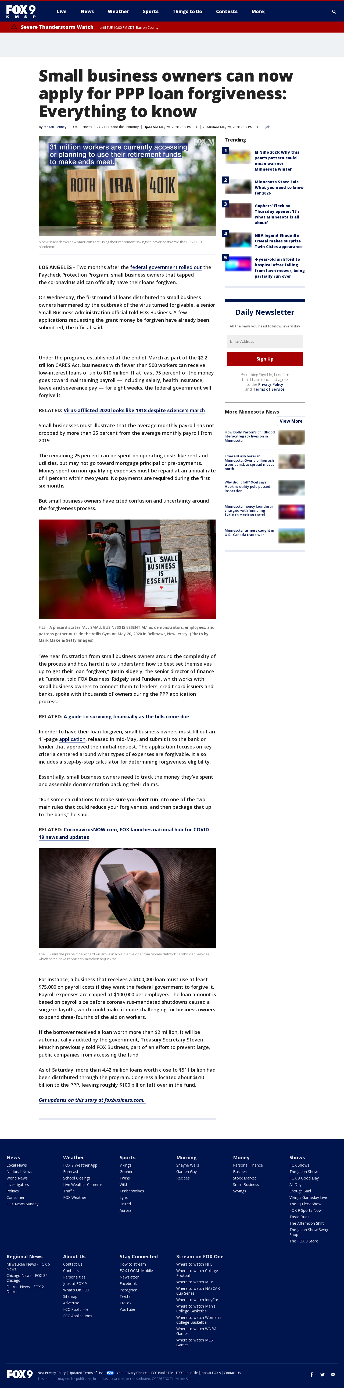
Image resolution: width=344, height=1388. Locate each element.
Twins (125, 1178)
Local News (16, 1165)
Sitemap (70, 1296)
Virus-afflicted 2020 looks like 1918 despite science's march (134, 410)
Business (241, 1171)
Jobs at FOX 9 (75, 1283)
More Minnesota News (252, 411)
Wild (123, 1184)
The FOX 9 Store (303, 1241)
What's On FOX (76, 1289)
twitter (322, 1374)
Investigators (17, 1184)
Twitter (126, 1296)
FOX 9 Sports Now (305, 1210)
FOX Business (81, 127)
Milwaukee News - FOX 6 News (28, 1267)
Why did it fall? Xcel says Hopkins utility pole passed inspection (247, 486)
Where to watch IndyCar (197, 1299)
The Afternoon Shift (306, 1223)
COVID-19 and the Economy (118, 127)
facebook (311, 1374)
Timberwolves (132, 1190)
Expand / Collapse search (334, 12)
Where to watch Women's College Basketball (198, 1320)
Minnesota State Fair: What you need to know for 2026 (279, 187)
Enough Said (300, 1190)
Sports (127, 1157)
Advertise (71, 1302)
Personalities (74, 1277)
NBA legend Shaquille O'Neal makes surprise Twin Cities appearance (279, 241)
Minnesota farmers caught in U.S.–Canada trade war (249, 532)
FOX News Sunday (22, 1203)
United (125, 1203)
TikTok (125, 1302)
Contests (71, 1270)
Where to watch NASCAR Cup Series (198, 1291)
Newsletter (129, 1277)
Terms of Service (268, 389)
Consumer (15, 1197)
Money (241, 1157)
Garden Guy (186, 1171)
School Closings (77, 1178)
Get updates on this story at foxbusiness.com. (92, 1100)
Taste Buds (299, 1216)
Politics (12, 1190)
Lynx (124, 1197)
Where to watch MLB (194, 1281)
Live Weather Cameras (83, 1184)
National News (19, 1171)
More (258, 11)
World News (17, 1178)
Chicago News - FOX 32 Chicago (27, 1278)
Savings (239, 1190)
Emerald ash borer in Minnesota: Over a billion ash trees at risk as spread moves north (249, 462)
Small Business (246, 1184)
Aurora (125, 1210)
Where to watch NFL (194, 1264)
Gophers (127, 1171)
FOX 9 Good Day (304, 1178)
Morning (186, 1157)
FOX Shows (299, 1165)
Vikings (125, 1165)
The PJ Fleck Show (305, 1203)
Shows (297, 1157)
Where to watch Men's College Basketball (196, 1308)
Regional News (24, 1256)
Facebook (128, 1283)
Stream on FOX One (200, 1256)
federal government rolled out (166, 267)
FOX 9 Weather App (80, 1165)
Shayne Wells (187, 1165)
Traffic (68, 1190)
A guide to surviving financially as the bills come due (126, 716)
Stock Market (244, 1178)
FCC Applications (77, 1315)
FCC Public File (75, 1309)
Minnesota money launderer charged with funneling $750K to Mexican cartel (249, 510)
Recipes (183, 1178)
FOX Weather (74, 1197)
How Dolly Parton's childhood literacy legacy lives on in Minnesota (250, 436)
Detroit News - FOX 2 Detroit (25, 1289)
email (333, 1374)
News (13, 1157)
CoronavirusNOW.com (90, 829)
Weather (73, 1157)
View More (291, 421)
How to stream (133, 1264)
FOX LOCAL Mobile (136, 1270)
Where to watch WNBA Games (196, 1331)
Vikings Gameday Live (308, 1197)
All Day (295, 1184)
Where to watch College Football (197, 1273)
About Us (74, 1256)
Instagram (128, 1289)
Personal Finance (248, 1165)
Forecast (70, 1171)
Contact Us (73, 1264)
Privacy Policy (270, 384)
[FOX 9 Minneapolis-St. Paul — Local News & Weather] (24, 11)
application (72, 739)
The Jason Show (303, 1171)
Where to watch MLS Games (194, 1342)
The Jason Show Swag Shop (308, 1232)
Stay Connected (139, 1256)
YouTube (127, 1309)
